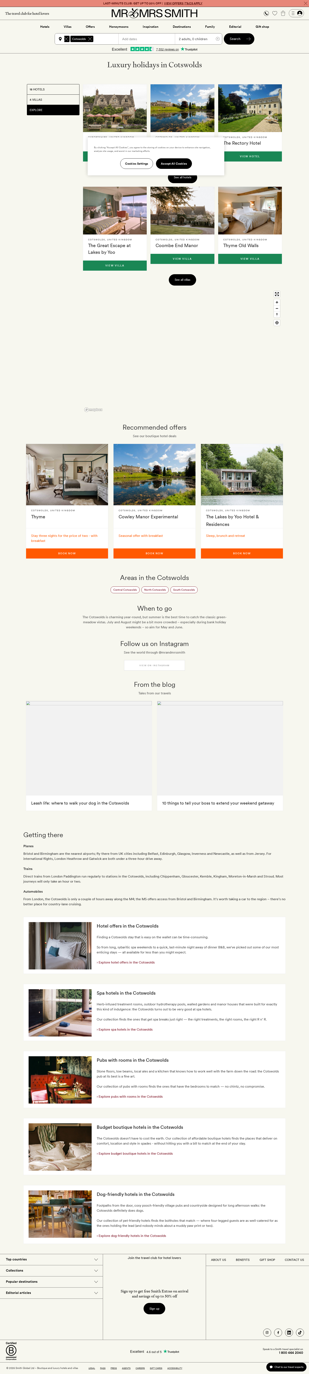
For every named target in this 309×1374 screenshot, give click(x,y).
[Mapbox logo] (93, 409)
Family (210, 27)
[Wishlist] (275, 13)
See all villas (182, 279)
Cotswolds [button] (79, 39)
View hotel (250, 156)
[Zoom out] (277, 308)
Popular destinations (21, 1282)
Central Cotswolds (125, 589)
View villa (114, 265)
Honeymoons (118, 27)
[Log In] (296, 13)
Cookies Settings (136, 163)
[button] (266, 13)
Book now (67, 553)
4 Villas (36, 99)
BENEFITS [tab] (243, 1259)
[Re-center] (277, 323)
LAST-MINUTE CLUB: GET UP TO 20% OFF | (152, 3)
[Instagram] (267, 1333)
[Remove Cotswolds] (89, 38)
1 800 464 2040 (291, 1352)
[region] (182, 351)
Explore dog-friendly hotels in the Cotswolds (132, 1236)
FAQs (103, 1368)
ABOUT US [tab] (218, 1259)
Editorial (235, 27)
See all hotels (182, 177)
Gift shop (262, 27)
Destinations (182, 27)
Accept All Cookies (174, 163)
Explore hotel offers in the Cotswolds (126, 962)
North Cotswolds (155, 589)
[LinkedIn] (289, 1333)
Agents (126, 1368)
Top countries (16, 1259)
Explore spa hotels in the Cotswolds (125, 1029)
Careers (140, 1368)
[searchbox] (107, 39)
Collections (14, 1270)
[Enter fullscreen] (277, 294)
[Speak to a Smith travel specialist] (266, 13)
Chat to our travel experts (289, 1367)
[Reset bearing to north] (277, 314)
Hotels (44, 27)
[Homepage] (154, 13)
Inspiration (150, 27)
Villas (67, 27)
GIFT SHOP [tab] (267, 1259)
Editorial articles (18, 1293)
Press (114, 1368)
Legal (91, 1368)
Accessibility (174, 1368)
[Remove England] (66, 38)
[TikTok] (300, 1333)
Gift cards (156, 1368)
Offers (90, 27)
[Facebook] (278, 1333)
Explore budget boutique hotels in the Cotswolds (135, 1154)
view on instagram (154, 665)
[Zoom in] (277, 302)
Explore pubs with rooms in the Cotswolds (130, 1097)
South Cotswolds (184, 589)
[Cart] (283, 13)
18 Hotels (37, 89)
